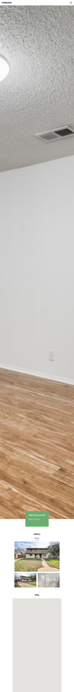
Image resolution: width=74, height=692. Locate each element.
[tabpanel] (37, 564)
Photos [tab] (37, 538)
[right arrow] (58, 580)
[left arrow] (15, 580)
